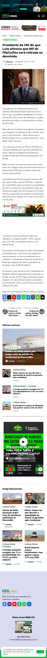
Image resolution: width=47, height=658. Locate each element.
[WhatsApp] (24, 604)
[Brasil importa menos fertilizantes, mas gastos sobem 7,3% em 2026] (6, 406)
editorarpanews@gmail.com (19, 458)
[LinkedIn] (29, 604)
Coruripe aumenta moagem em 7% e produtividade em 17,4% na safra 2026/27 (28, 391)
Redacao (9, 62)
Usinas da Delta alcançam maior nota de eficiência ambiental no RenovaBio (20, 354)
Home (4, 36)
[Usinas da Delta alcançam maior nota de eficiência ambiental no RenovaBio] (23, 347)
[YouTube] (14, 604)
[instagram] (9, 604)
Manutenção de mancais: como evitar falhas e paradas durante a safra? (23, 450)
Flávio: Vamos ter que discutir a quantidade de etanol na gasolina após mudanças (27, 375)
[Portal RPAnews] (9, 16)
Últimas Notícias (15, 36)
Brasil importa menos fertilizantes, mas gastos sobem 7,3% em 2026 (28, 406)
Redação (11, 361)
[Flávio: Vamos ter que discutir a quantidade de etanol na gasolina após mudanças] (6, 373)
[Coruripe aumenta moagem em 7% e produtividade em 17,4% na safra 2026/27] (6, 389)
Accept (40, 652)
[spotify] (19, 604)
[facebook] (4, 604)
